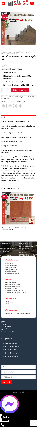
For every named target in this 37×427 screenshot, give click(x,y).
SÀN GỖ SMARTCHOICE (12, 273)
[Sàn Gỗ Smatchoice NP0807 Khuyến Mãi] (18, 208)
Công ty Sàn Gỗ (19, 392)
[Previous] (3, 47)
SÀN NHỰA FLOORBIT (11, 288)
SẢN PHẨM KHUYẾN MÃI (16, 52)
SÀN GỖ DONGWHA (10, 267)
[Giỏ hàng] (32, 3)
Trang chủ (4, 52)
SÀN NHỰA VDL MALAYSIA (12, 286)
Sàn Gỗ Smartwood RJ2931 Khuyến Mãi (15, 101)
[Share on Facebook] (6, 106)
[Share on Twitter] (10, 106)
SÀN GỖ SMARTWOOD (11, 269)
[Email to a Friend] (13, 106)
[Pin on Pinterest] (16, 106)
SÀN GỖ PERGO (9, 263)
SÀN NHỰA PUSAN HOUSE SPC (14, 290)
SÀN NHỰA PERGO (10, 282)
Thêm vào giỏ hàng (20, 90)
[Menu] (3, 3)
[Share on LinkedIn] (20, 106)
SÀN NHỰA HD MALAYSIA (12, 284)
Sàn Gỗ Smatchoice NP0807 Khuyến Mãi (14, 228)
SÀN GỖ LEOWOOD (10, 271)
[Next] (8, 47)
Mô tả (3, 117)
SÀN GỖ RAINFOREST (11, 265)
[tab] (18, 117)
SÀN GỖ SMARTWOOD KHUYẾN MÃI (15, 52)
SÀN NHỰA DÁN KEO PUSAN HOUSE (15, 292)
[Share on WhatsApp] (3, 106)
